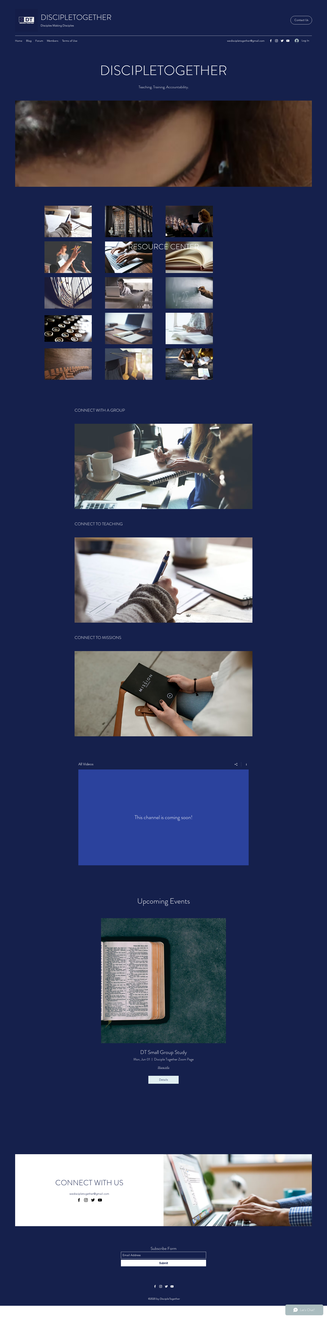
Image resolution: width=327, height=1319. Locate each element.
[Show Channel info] (245, 764)
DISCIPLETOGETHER (76, 17)
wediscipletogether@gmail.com (246, 40)
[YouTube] (288, 41)
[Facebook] (271, 41)
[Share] (236, 764)
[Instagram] (276, 41)
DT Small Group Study (163, 1052)
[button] (301, 20)
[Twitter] (282, 41)
